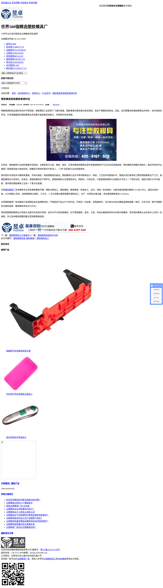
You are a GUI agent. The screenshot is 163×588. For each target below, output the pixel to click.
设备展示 (16, 50)
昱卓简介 (15, 47)
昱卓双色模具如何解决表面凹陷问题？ (23, 500)
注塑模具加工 (50, 559)
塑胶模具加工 (43, 238)
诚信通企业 (6, 3)
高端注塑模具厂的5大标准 (18, 506)
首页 (11, 44)
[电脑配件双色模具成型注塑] (49, 348)
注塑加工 (15, 53)
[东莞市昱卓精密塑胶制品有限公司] (13, 547)
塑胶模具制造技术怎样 (48, 235)
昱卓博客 (16, 3)
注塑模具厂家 (23, 559)
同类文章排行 (7, 494)
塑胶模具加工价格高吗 (19, 235)
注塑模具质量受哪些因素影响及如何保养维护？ (27, 521)
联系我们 (16, 68)
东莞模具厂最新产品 (10, 483)
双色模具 (14, 56)
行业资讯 (46, 93)
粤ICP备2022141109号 (50, 550)
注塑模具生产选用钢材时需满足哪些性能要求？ (27, 515)
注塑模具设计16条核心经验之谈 (20, 512)
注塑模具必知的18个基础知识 (19, 503)
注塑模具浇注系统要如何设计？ (20, 509)
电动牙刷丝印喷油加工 (16, 437)
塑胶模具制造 (19, 238)
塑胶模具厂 (31, 238)
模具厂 (12, 190)
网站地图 (33, 3)
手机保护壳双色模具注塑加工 (19, 394)
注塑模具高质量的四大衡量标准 (20, 524)
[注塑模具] (12, 20)
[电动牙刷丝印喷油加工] (20, 435)
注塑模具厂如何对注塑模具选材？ (21, 527)
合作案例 (12, 65)
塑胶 (7, 190)
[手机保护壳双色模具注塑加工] (20, 392)
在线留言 (24, 3)
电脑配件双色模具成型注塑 (18, 351)
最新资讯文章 (7, 533)
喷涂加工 (15, 62)
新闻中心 (36, 93)
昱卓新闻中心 (24, 93)
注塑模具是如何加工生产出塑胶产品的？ (24, 518)
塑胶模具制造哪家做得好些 (64, 93)
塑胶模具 (15, 59)
